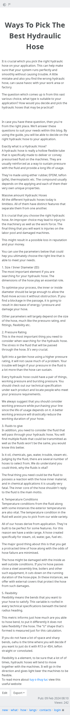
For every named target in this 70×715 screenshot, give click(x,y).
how (23, 710)
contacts (45, 710)
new (5, 710)
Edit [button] (4, 693)
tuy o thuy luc (39, 679)
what (14, 710)
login (57, 710)
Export (17, 693)
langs (33, 710)
